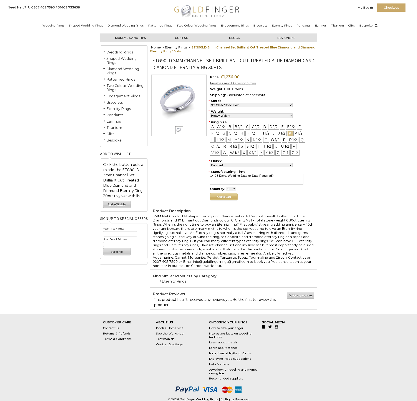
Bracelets (260, 25)
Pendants (303, 25)
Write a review (300, 295)
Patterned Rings (160, 25)
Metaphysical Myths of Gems (230, 353)
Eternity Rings (282, 25)
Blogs (234, 38)
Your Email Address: (115, 239)
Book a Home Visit (170, 328)
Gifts (351, 25)
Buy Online (286, 38)
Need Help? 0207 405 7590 (31, 7)
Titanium (337, 25)
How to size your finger (226, 328)
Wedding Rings (53, 25)
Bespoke (366, 25)
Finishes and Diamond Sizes (233, 83)
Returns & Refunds (117, 333)
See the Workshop (170, 333)
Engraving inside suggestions (230, 358)
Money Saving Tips (130, 38)
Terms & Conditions (117, 339)
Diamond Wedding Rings (126, 25)
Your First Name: (113, 228)
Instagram (277, 327)
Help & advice (219, 364)
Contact (182, 38)
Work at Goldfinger (170, 344)
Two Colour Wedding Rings (197, 25)
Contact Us (111, 328)
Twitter (271, 327)
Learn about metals (223, 342)
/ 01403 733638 (68, 7)
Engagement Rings (235, 25)
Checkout (391, 8)
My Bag (363, 8)
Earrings (321, 25)
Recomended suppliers (226, 378)
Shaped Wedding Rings (86, 25)
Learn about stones (223, 347)
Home (156, 47)
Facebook (264, 327)
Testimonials (165, 339)
